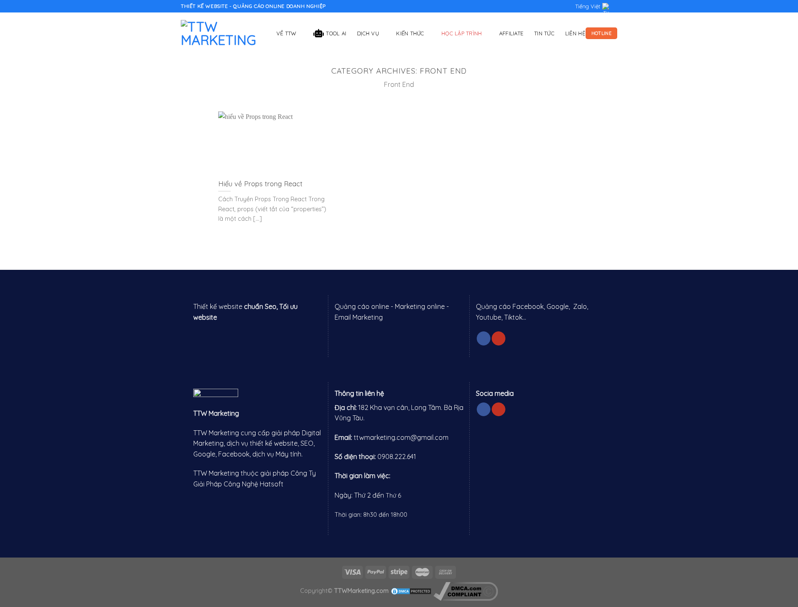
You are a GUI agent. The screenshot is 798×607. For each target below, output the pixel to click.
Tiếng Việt (587, 6)
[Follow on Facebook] (483, 338)
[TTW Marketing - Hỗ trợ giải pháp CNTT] (222, 33)
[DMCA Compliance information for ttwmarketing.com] (465, 591)
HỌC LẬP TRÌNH (461, 33)
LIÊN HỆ (575, 33)
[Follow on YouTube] (498, 338)
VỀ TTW (286, 33)
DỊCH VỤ (368, 33)
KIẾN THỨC (410, 33)
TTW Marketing (216, 413)
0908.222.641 (396, 456)
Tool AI (336, 33)
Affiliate (511, 33)
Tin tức (544, 33)
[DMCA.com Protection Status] (411, 591)
